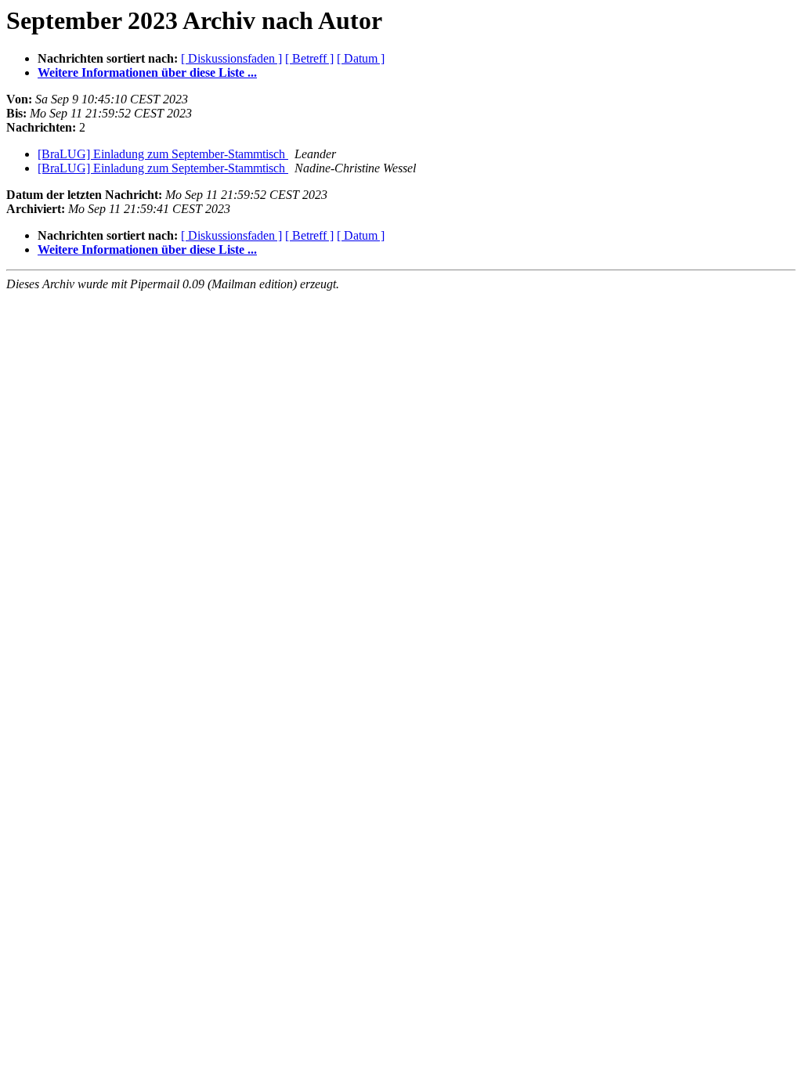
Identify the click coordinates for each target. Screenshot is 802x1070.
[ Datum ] (361, 58)
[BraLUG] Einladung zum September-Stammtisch (163, 154)
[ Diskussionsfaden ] (231, 58)
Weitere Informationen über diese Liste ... (147, 72)
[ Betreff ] (309, 58)
